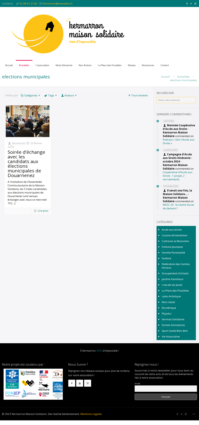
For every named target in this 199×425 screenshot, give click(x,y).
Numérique (169, 308)
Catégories (30, 95)
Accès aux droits (172, 229)
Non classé (168, 302)
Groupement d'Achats (175, 273)
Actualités (183, 76)
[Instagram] (195, 3)
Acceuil (165, 76)
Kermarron (18, 143)
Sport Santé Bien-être (175, 331)
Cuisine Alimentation (174, 235)
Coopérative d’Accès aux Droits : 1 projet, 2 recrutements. (177, 175)
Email (137, 383)
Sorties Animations (173, 325)
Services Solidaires (173, 319)
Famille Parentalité (173, 252)
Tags (51, 95)
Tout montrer (139, 95)
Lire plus (43, 210)
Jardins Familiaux (172, 279)
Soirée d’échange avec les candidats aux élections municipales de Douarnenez (26, 163)
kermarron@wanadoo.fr (58, 3)
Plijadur (167, 313)
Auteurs (69, 95)
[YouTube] (191, 3)
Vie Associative (171, 336)
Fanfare (166, 258)
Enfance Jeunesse (172, 247)
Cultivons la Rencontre (175, 241)
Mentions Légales (91, 414)
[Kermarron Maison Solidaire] (69, 34)
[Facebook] (187, 3)
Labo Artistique (171, 296)
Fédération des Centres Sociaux (176, 265)
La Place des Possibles (175, 290)
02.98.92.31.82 (28, 3)
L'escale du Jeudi (172, 285)
